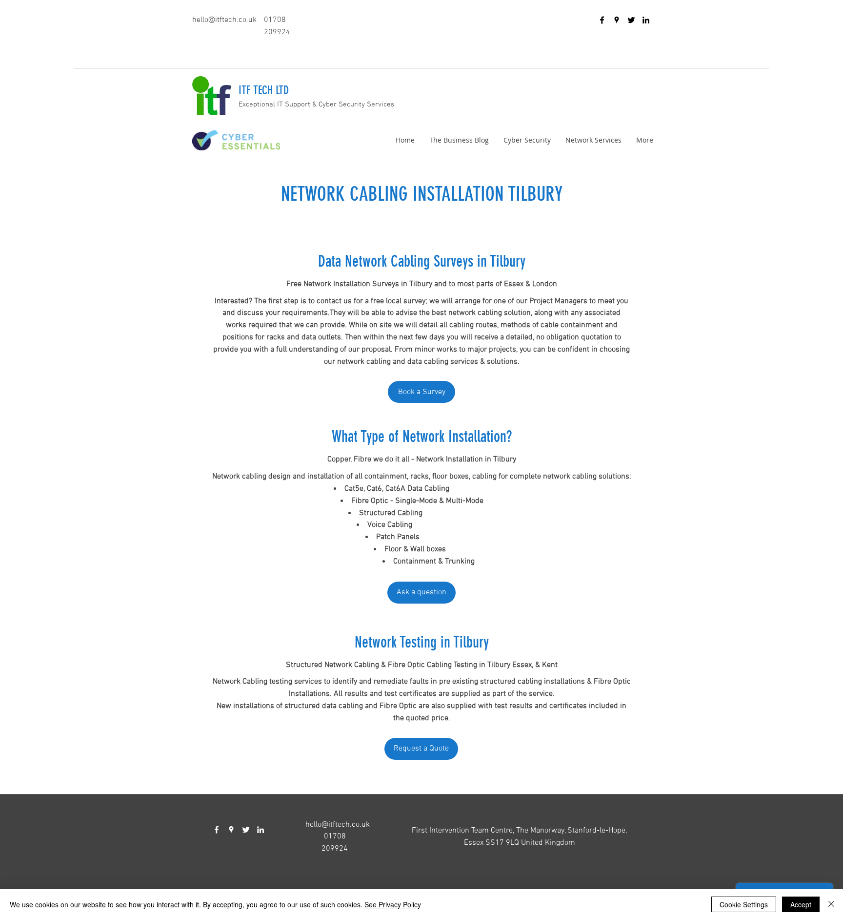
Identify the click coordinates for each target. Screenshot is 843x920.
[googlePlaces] (617, 20)
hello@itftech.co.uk (224, 20)
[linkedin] (646, 20)
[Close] (831, 904)
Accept (800, 904)
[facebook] (602, 20)
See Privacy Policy (392, 904)
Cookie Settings (744, 904)
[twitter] (631, 20)
